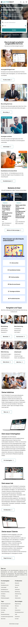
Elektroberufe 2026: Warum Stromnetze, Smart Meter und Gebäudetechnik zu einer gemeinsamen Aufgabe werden (7, 212)
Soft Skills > (17, 332)
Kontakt (17, 618)
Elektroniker (4, 34)
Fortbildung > (17, 328)
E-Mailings (3, 595)
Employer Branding (5, 591)
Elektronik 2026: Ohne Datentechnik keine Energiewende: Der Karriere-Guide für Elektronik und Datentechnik (21, 211)
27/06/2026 (20, 223)
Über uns (17, 605)
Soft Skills (3, 610)
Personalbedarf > (5, 357)
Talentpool (20, 403)
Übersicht (3, 583)
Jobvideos (3, 593)
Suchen (14, 30)
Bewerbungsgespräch (5, 603)
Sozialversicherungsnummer (7, 616)
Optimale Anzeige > (6, 354)
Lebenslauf (17, 589)
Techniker (22, 34)
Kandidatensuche (4, 585)
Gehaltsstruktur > (5, 356)
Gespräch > (4, 332)
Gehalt (16, 595)
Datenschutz (17, 610)
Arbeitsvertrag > (18, 356)
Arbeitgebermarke (17, 443)
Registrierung (18, 603)
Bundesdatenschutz (19, 612)
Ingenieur (9, 34)
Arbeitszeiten (18, 598)
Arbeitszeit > (17, 354)
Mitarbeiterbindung (5, 614)
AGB (16, 614)
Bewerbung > (4, 330)
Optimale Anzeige (5, 605)
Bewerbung (17, 591)
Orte (16, 608)
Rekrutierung (4, 608)
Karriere (2, 612)
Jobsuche (17, 585)
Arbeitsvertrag (18, 593)
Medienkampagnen (5, 598)
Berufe (16, 587)
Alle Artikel (3, 618)
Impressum (17, 616)
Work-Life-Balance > (19, 357)
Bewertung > (17, 330)
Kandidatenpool (5, 536)
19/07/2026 (6, 225)
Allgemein (5, 202)
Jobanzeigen (3, 587)
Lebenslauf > (4, 328)
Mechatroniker (15, 34)
